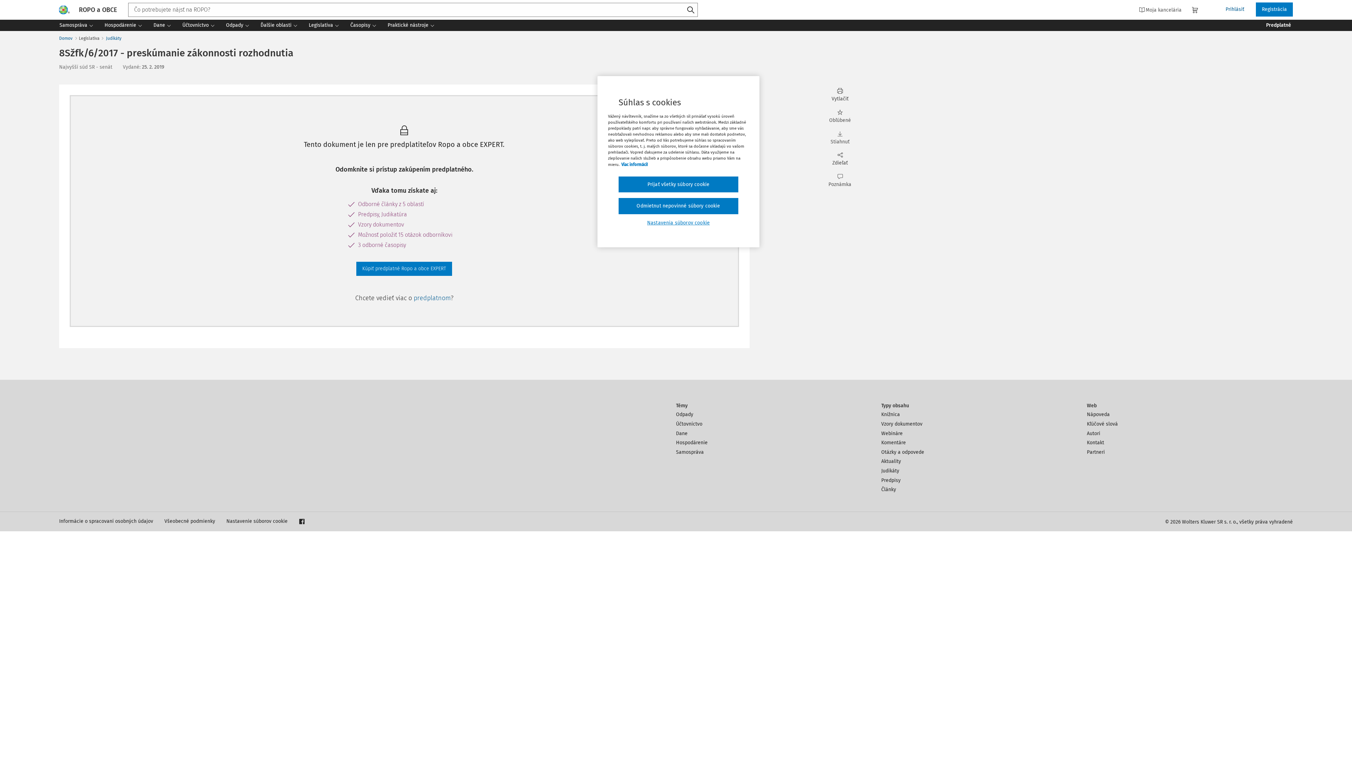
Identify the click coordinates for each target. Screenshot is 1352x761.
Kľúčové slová (1102, 424)
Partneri (1096, 452)
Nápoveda (1098, 414)
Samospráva (690, 452)
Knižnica (890, 414)
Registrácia (1274, 9)
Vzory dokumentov (901, 424)
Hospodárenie (692, 443)
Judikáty (113, 38)
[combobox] (413, 10)
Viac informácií (634, 164)
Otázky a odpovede (902, 452)
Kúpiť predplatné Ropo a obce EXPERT (404, 269)
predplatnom (432, 298)
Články (888, 490)
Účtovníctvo (689, 424)
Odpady (684, 414)
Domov (66, 38)
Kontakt (1095, 443)
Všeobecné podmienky (189, 521)
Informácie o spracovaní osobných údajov (106, 521)
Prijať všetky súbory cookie (678, 184)
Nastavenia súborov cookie (678, 223)
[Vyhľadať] (690, 10)
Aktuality (891, 461)
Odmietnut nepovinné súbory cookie (678, 206)
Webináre (892, 434)
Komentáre (893, 443)
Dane (682, 434)
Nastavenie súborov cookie (257, 521)
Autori (1093, 434)
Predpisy (891, 480)
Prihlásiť (1235, 9)
